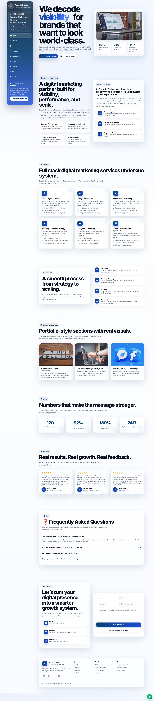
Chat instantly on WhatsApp (58, 641)
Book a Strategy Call (19, 99)
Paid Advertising (100, 667)
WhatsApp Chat (122, 667)
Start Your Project (49, 56)
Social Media (99, 670)
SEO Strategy (99, 665)
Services (76, 667)
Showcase (77, 670)
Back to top (121, 670)
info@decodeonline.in (56, 623)
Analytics (98, 673)
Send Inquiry (119, 625)
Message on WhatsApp (119, 630)
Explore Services (69, 56)
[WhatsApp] (149, 696)
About (76, 665)
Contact (76, 673)
